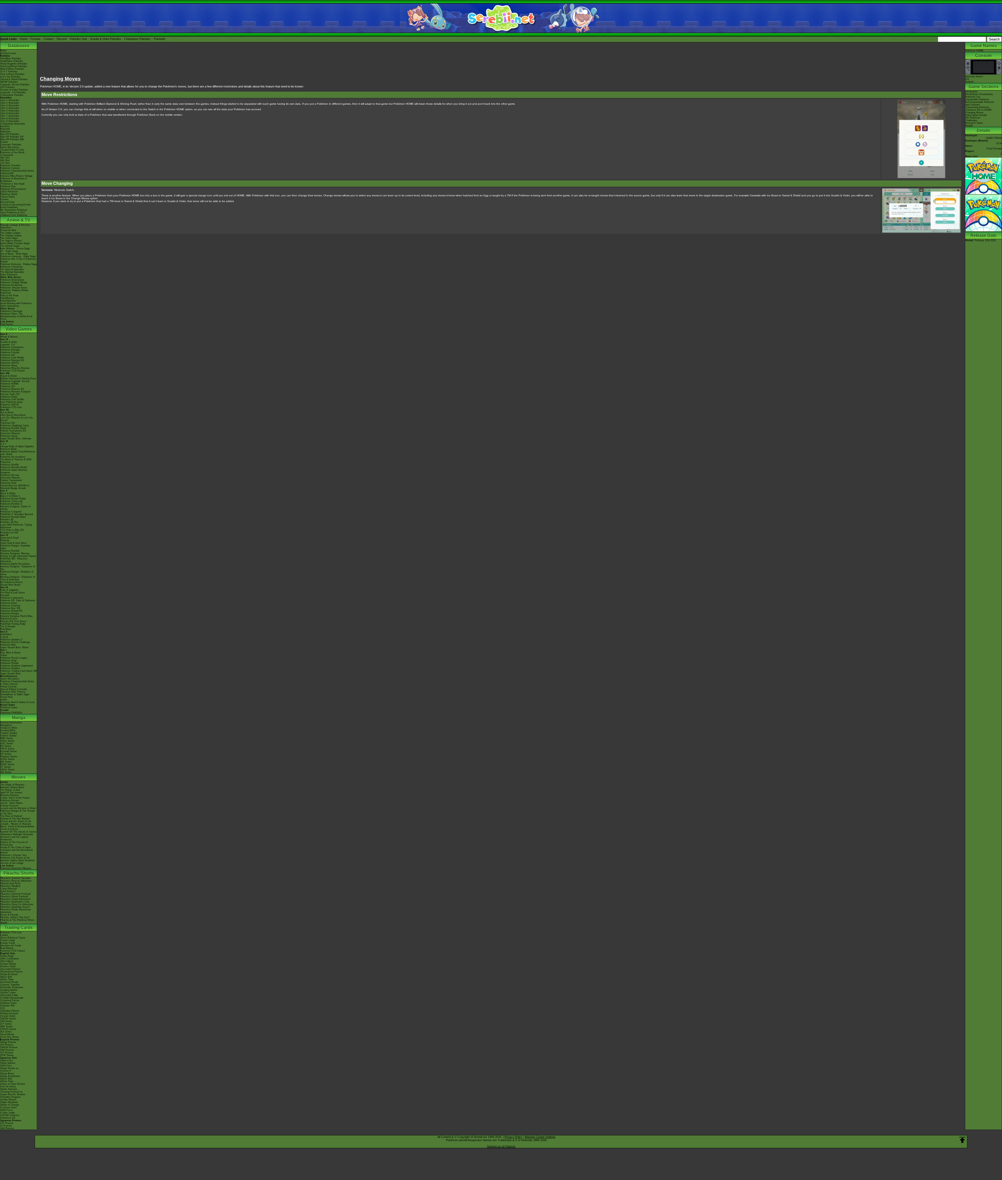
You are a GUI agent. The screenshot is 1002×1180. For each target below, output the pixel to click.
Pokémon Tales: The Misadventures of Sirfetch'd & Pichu (16, 316)
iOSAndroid (969, 80)
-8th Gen (5, 160)
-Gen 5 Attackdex (9, 110)
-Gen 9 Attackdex (9, 121)
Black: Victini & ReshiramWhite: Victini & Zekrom (17, 827)
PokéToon (5, 293)
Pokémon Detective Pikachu (15, 868)
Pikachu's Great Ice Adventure (16, 904)
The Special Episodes (12, 269)
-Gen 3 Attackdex (9, 105)
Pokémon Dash (8, 603)
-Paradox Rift (7, 1005)
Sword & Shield (8, 376)
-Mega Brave (7, 1073)
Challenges (971, 120)
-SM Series (6, 1021)
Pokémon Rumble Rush (13, 428)
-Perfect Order (8, 966)
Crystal (4, 637)
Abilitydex (5, 131)
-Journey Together (10, 984)
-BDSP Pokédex (9, 82)
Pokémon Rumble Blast (13, 517)
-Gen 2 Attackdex (9, 103)
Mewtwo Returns (9, 795)
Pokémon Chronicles (11, 267)
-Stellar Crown (8, 992)
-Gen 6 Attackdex (9, 113)
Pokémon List (972, 97)
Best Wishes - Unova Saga (15, 248)
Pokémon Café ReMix (12, 357)
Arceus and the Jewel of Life (15, 821)
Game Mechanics (9, 147)
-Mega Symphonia (10, 1076)
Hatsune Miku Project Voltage (16, 176)
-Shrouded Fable (9, 995)
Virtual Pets (6, 697)
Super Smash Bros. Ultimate (15, 438)
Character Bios (8, 230)
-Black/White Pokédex (12, 69)
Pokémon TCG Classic (12, 950)
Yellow (3, 655)
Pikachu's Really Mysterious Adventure (15, 910)
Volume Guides (8, 735)
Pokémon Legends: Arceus (14, 381)
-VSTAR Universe (9, 1115)
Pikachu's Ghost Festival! (14, 896)
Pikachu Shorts (18, 873)
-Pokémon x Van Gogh (12, 183)
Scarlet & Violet (8, 342)
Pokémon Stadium (10, 668)
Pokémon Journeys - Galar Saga (17, 256)
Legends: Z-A (7, 344)
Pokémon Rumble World (13, 467)
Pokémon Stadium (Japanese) (16, 665)
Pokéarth (159, 38)
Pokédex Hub (78, 38)
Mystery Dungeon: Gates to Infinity (15, 507)
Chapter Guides (8, 733)
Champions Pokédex (137, 38)
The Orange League (11, 235)
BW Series (6, 761)
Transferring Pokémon (977, 107)
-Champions (6, 155)
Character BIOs (8, 728)
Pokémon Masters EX (12, 360)
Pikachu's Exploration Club (14, 901)
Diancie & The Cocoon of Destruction (14, 843)
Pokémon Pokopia (10, 350)
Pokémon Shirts (8, 194)
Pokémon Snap (8, 660)
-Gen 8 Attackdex (9, 118)
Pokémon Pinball (9, 663)
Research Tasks (974, 123)
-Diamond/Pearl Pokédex (13, 66)
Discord (62, 38)
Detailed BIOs (7, 730)
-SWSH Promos (8, 1047)
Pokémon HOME (9, 383)
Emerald (4, 595)
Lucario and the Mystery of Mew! (18, 808)
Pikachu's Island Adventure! (15, 899)
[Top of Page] (962, 1140)
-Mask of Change (9, 1105)
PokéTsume (6, 324)
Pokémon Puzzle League (13, 658)
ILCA (999, 143)
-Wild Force (6, 1110)
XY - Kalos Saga (9, 251)
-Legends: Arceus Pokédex (14, 84)
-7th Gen (5, 163)
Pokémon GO (7, 355)
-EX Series (6, 1031)
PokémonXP (7, 173)
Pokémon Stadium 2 (11, 639)
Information (971, 91)
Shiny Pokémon (8, 274)
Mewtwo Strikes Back (12, 787)
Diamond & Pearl (9, 537)
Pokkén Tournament (11, 480)
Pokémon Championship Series (17, 170)
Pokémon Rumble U (11, 504)
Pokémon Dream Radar (13, 498)
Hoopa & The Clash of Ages (15, 847)
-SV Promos (6, 1044)
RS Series (5, 746)
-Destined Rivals (9, 982)
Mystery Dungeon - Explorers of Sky (17, 567)
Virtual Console (8, 686)
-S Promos (6, 1125)
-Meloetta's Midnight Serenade (16, 834)
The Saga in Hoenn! (11, 240)
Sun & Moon (7, 412)
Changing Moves (974, 112)
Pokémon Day (8, 186)
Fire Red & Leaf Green (12, 592)
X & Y (3, 444)
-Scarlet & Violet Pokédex (14, 89)
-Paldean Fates (8, 1003)
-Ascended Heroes (10, 969)
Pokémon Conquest (11, 511)
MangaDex (6, 725)
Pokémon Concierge (11, 311)
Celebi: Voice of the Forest (14, 797)
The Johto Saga (8, 238)
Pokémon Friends (9, 352)
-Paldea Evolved (9, 1013)
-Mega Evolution (9, 974)
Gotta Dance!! (8, 891)
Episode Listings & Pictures (15, 225)
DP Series (5, 754)
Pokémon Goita (8, 707)
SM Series (5, 772)
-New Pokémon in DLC (12, 212)
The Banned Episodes (12, 272)
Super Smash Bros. (10, 673)
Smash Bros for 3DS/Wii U (14, 485)
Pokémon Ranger (9, 613)
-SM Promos (7, 1050)
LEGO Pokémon (9, 191)
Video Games (18, 329)
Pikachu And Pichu (10, 883)
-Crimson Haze (8, 1107)
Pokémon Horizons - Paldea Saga (18, 264)
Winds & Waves (9, 336)
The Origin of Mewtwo (12, 784)
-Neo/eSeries (7, 1034)
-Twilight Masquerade (11, 997)
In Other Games (9, 684)
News (3, 50)
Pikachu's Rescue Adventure (16, 881)
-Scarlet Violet (7, 1016)
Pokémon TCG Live (11, 407)
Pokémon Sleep (8, 365)
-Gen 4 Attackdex (9, 108)
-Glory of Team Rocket (12, 1084)
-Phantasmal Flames (11, 971)
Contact (48, 38)
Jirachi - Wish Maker (11, 803)
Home (23, 38)
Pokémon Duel (8, 483)
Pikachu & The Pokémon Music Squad (17, 921)
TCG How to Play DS (12, 530)
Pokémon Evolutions (11, 285)
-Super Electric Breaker (12, 1094)
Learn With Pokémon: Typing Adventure (16, 526)
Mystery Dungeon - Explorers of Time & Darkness (17, 578)
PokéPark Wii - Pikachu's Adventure (14, 560)
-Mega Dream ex (9, 1068)
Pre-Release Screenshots (979, 94)
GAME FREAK (994, 138)
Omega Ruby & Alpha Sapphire (17, 446)
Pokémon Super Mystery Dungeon (13, 471)
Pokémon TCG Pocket (12, 370)
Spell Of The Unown (11, 792)
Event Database (9, 207)
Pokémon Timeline (10, 165)
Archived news (8, 53)
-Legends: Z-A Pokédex (13, 92)
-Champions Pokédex (11, 95)
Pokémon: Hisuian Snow (13, 287)
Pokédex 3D (7, 519)
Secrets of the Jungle (11, 863)
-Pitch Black (6, 961)
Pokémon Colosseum (11, 598)
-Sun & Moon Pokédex (12, 74)
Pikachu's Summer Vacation (15, 878)
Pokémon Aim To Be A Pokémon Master (18, 260)
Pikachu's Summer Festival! (15, 894)
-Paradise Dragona (10, 1097)
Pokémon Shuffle (9, 464)
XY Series (5, 767)
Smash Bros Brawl (10, 584)
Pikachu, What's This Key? (15, 917)
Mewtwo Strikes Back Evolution (17, 860)
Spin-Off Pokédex (9, 134)
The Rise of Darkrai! (11, 816)
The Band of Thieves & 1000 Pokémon (15, 460)
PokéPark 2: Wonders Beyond (16, 514)
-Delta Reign (7, 956)
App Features (972, 104)
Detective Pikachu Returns (14, 368)
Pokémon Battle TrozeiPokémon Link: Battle (17, 453)
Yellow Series (7, 741)
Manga (18, 717)
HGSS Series (7, 759)
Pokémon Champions (11, 347)
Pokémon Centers (10, 168)
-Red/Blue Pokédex (10, 58)
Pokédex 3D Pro (9, 522)
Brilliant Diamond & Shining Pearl (18, 378)
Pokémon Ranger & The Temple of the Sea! (17, 812)
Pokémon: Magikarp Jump (14, 425)
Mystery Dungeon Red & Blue (16, 616)
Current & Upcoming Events (15, 204)
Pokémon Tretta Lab (11, 501)
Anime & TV (18, 220)
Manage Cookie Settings (540, 1136)
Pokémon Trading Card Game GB (18, 671)
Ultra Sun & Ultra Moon (13, 415)
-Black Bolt (6, 977)
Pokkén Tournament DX (13, 430)
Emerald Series (8, 751)
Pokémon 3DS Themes (13, 692)
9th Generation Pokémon (13, 210)
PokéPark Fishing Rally (13, 624)
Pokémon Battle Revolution (15, 564)
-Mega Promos (8, 1042)
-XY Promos (6, 1052)
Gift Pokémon (972, 117)
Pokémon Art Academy (12, 457)
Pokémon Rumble (10, 551)
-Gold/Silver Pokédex (11, 61)
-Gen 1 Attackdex (9, 100)
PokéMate (5, 629)
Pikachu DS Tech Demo (13, 621)
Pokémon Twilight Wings (13, 282)
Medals (969, 125)
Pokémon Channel (10, 605)
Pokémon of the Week (12, 152)
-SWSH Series (8, 1018)
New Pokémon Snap (11, 402)
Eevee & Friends (9, 914)
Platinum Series (8, 756)
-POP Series (7, 1055)
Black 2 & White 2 (10, 496)
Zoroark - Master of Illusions (15, 824)
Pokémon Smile (8, 397)
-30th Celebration (9, 958)
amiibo (3, 699)
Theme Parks (7, 197)
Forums (35, 38)
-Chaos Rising (8, 964)
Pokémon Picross (9, 475)
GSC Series (6, 743)
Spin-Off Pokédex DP (11, 136)
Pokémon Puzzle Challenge (15, 642)
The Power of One (10, 790)
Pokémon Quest (9, 436)
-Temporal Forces (9, 1000)
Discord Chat (7, 202)
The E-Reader (7, 626)
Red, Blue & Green (10, 652)
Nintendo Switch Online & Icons (17, 702)
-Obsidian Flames (9, 1011)
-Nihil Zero (5, 1065)
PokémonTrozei (8, 618)
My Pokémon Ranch (11, 582)
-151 (2, 1008)
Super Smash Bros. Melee (14, 647)
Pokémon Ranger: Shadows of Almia (16, 573)
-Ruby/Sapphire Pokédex (13, 63)
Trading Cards (18, 927)
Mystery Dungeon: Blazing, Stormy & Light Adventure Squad (18, 554)
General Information (11, 722)
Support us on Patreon (501, 1146)
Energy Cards (7, 943)
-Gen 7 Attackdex (9, 116)
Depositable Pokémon (977, 99)
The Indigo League (10, 233)
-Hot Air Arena (8, 1086)
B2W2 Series (7, 764)
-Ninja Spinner (7, 1063)
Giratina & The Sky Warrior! (15, 818)
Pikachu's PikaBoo (10, 886)
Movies (18, 777)
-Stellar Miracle (8, 1099)
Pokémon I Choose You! (13, 855)
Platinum (5, 540)
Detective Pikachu (10, 433)
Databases (18, 45)
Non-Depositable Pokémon (979, 102)
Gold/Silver (6, 634)
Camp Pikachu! (8, 888)
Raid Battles (7, 948)
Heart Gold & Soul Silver (13, 543)
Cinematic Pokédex (10, 144)
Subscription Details (976, 115)
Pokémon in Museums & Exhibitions (13, 179)
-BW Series (6, 1026)
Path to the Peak (9, 295)
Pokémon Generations (12, 280)
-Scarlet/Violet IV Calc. (12, 150)
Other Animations (9, 306)
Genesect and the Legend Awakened (14, 838)
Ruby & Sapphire (9, 590)
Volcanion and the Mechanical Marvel (16, 851)
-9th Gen (5, 157)
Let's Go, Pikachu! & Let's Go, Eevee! (16, 419)
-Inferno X (5, 1071)
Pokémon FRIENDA (11, 712)
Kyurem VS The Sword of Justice (18, 831)
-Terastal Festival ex (11, 1091)
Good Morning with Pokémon (16, 303)
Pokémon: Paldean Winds (14, 290)
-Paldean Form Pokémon (13, 215)
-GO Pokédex (7, 87)
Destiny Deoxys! (9, 805)
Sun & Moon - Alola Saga (13, 253)
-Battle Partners (8, 1089)
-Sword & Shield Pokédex (14, 79)
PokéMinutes (7, 298)
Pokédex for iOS (9, 532)
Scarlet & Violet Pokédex (105, 38)
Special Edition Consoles (13, 689)
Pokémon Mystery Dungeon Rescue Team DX (15, 393)
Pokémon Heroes (9, 800)
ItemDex (5, 126)
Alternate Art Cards (10, 945)
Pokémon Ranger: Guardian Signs (15, 547)
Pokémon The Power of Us (15, 858)
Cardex (4, 142)
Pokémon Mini (8, 645)
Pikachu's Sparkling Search (15, 907)
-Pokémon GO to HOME (978, 110)
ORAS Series (7, 769)
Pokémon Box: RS (10, 608)
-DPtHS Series (8, 1029)
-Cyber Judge (7, 1112)
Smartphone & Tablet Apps (14, 694)
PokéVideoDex (8, 300)
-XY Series (6, 1024)
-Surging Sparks (8, 990)
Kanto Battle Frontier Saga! (15, 243)
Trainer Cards (7, 940)
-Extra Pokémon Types (12, 937)
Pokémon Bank (8, 449)
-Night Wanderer (9, 1102)
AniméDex (5, 227)
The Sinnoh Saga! (10, 246)
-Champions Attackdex (12, 123)
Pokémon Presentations (13, 189)
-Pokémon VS (7, 1118)
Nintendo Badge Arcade (13, 488)
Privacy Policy (513, 1136)
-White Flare (7, 979)
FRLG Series (7, 748)
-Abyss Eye (6, 1060)
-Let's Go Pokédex (10, 76)
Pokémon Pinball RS (11, 611)
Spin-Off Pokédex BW (12, 139)
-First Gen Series (9, 1037)
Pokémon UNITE (9, 363)
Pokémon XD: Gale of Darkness (17, 600)
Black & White (8, 493)
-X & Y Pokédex (8, 71)
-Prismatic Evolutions (11, 987)
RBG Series (6, 738)
